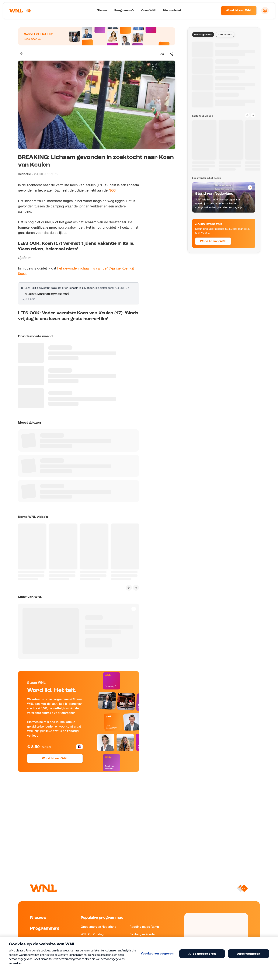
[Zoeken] (213, 11)
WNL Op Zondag (92, 934)
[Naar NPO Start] (242, 888)
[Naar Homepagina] (20, 10)
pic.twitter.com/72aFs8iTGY (112, 288)
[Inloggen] (265, 10)
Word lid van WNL (239, 10)
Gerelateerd (225, 34)
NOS (112, 190)
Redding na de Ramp (144, 927)
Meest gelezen (203, 34)
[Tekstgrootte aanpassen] (162, 54)
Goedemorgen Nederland (98, 927)
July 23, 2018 (28, 299)
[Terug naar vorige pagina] (22, 54)
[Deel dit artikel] (171, 54)
